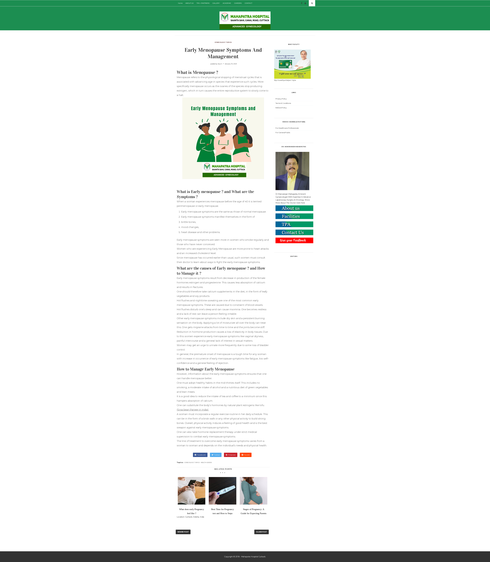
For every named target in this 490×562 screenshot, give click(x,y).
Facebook (201, 455)
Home (180, 3)
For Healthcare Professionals (287, 128)
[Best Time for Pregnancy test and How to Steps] (222, 490)
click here (300, 203)
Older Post (261, 532)
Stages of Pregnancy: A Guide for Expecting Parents (253, 511)
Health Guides (206, 462)
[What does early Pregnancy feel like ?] (191, 490)
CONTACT (248, 3)
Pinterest (232, 455)
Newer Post (183, 532)
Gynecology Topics (223, 42)
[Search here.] (312, 3)
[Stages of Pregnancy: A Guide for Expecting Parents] (253, 490)
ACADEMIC (227, 3)
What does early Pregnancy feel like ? (191, 511)
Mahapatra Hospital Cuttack (253, 557)
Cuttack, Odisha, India (194, 517)
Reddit (247, 455)
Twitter (217, 455)
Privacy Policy (281, 99)
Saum (220, 64)
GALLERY (216, 3)
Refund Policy (281, 108)
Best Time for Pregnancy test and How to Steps (222, 511)
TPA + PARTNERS (203, 3)
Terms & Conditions (283, 103)
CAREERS (238, 3)
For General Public (282, 132)
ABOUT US (189, 3)
